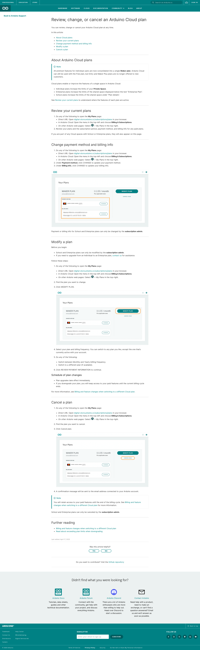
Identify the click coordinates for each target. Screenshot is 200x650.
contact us (117, 255)
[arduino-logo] (5, 8)
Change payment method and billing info (74, 43)
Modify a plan (62, 46)
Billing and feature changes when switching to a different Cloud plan (105, 391)
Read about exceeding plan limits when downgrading (79, 531)
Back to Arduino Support (15, 16)
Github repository (116, 562)
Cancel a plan (62, 49)
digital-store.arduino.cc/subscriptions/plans (93, 119)
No (106, 551)
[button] (186, 2)
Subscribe (116, 637)
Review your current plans (67, 40)
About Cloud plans (64, 37)
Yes (93, 551)
